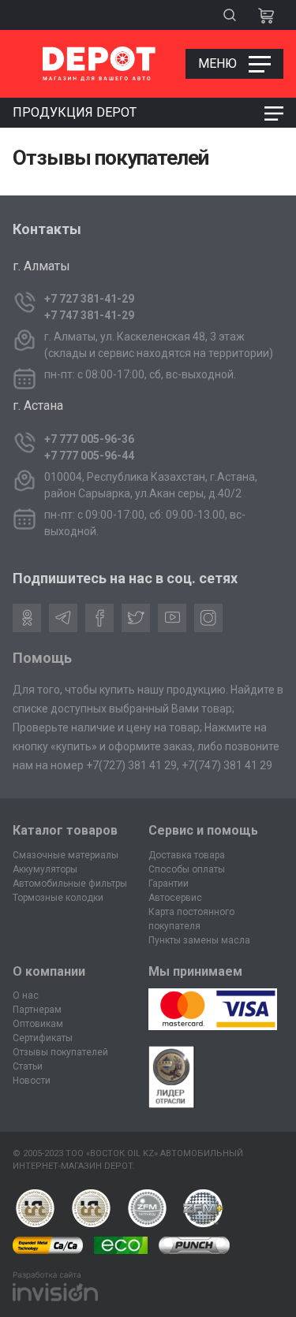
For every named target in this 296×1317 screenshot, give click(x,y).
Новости (32, 1080)
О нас (26, 995)
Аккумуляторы (45, 869)
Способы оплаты (186, 869)
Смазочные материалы (65, 855)
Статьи (28, 1066)
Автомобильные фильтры (70, 883)
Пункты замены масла (199, 940)
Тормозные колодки (58, 897)
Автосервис (175, 897)
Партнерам (37, 1009)
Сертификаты (43, 1038)
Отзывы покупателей (60, 1052)
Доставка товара (186, 855)
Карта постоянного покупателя (191, 919)
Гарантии (168, 883)
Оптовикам (38, 1023)
